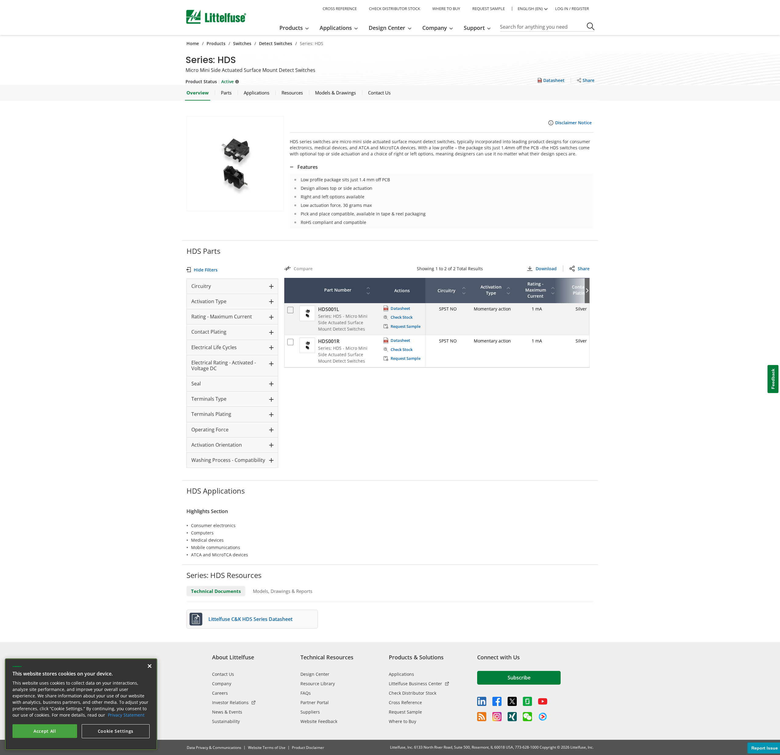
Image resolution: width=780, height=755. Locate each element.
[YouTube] (542, 701)
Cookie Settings (116, 731)
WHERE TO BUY (446, 8)
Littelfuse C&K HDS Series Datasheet (250, 619)
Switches (242, 43)
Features (307, 167)
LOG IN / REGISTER (572, 8)
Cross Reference (405, 702)
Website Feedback (318, 721)
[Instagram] (497, 716)
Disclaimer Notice (573, 123)
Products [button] (291, 27)
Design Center (314, 674)
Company (221, 683)
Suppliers (310, 712)
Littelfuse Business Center (415, 683)
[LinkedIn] (481, 701)
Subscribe (519, 677)
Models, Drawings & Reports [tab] (282, 591)
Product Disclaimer (308, 747)
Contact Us (223, 674)
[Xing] (512, 716)
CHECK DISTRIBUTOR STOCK (394, 8)
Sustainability (226, 721)
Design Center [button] (387, 27)
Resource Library (317, 683)
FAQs (305, 693)
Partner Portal (314, 702)
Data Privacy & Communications (214, 747)
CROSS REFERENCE (340, 8)
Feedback (773, 379)
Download (546, 268)
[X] (512, 701)
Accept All (45, 731)
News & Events (227, 712)
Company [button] (434, 27)
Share (584, 268)
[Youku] (542, 716)
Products (216, 43)
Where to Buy (402, 721)
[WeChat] (527, 716)
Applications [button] (336, 27)
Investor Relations (230, 702)
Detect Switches (275, 43)
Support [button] (474, 27)
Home (192, 43)
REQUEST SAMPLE (488, 8)
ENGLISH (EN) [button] (530, 8)
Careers (220, 693)
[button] (235, 163)
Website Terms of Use (266, 747)
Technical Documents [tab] (216, 591)
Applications (401, 674)
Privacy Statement (126, 715)
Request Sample (405, 712)
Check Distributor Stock (412, 693)
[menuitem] (296, 27)
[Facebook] (497, 701)
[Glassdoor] (527, 701)
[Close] (149, 666)
